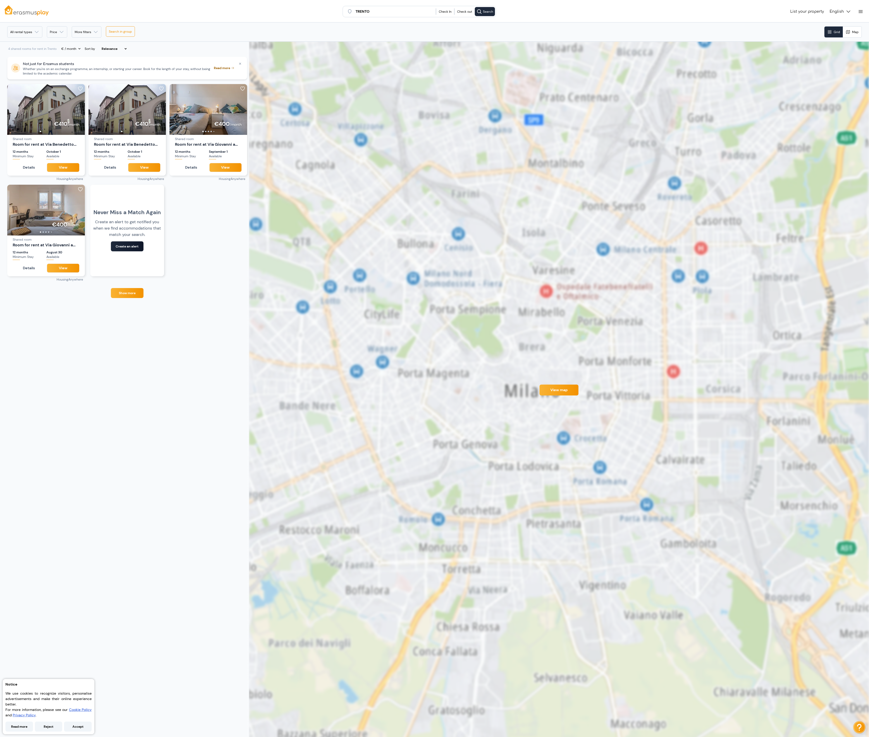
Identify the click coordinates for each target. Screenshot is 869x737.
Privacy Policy (24, 715)
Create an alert (127, 246)
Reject (48, 727)
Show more (127, 293)
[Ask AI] (859, 727)
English (837, 12)
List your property (807, 12)
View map (559, 390)
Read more (19, 727)
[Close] (240, 64)
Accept (78, 727)
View (63, 167)
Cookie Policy (80, 709)
